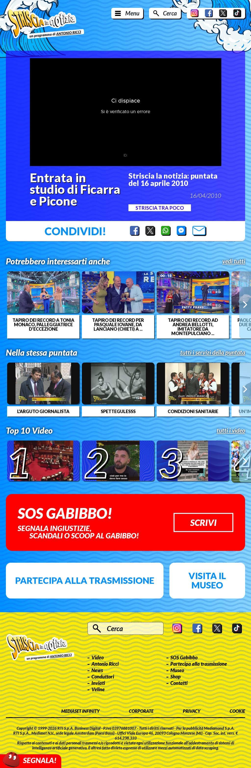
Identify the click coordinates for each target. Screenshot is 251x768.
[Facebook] (209, 13)
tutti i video (231, 430)
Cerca (170, 13)
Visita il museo (207, 580)
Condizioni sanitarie (193, 411)
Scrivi (203, 522)
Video (97, 657)
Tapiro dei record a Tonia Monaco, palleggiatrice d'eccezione (43, 324)
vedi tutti (233, 261)
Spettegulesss (118, 411)
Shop (175, 676)
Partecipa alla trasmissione (84, 580)
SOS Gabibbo (184, 657)
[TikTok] (237, 13)
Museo (177, 670)
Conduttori (102, 676)
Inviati (98, 683)
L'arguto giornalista (43, 411)
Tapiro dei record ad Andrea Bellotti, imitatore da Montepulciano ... (193, 327)
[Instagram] (195, 13)
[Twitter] (223, 13)
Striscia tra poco (160, 208)
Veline (98, 689)
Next (245, 304)
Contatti (179, 683)
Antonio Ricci (105, 664)
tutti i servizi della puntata (212, 352)
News (97, 670)
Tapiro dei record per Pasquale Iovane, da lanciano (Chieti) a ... (118, 324)
